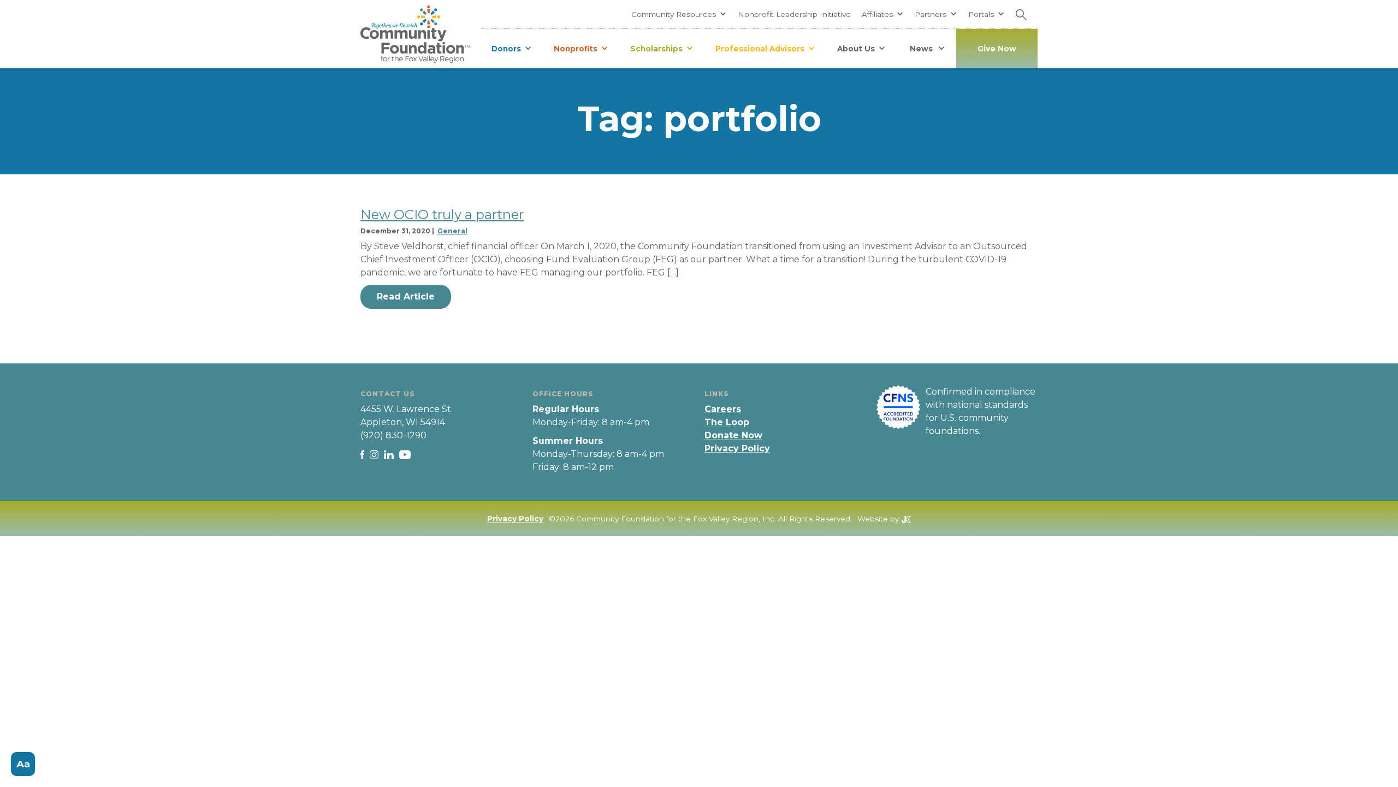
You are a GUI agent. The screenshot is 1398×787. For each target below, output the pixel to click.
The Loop (726, 422)
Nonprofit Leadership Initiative (794, 14)
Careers (722, 409)
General (452, 231)
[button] (679, 14)
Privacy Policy (737, 448)
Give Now (997, 48)
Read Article (406, 296)
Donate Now (733, 435)
